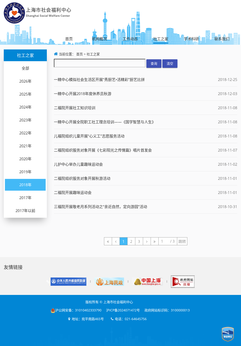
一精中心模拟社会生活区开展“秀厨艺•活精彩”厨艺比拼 (99, 79)
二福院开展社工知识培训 (74, 107)
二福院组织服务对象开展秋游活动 (82, 178)
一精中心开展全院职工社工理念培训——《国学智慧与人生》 (105, 122)
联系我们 (221, 38)
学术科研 (191, 38)
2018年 (25, 184)
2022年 (25, 133)
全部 (25, 68)
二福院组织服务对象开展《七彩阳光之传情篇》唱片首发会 (103, 150)
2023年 (25, 120)
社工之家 (160, 38)
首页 (69, 38)
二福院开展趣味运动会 (73, 192)
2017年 (25, 197)
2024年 (25, 107)
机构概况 (99, 38)
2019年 (25, 171)
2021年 (25, 146)
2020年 (25, 158)
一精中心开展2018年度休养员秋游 (82, 93)
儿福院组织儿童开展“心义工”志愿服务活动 (89, 136)
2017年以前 (25, 210)
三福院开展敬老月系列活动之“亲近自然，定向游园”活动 (100, 206)
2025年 (25, 94)
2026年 (25, 81)
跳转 (182, 241)
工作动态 (130, 38)
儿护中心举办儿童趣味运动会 (78, 164)
